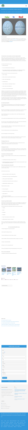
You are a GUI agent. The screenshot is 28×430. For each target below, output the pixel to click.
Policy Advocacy (6, 423)
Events (8, 420)
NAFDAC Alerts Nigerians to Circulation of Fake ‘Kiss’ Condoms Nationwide (10, 324)
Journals (18, 422)
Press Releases (11, 423)
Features (18, 420)
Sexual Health (5, 426)
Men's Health (21, 422)
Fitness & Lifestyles (22, 420)
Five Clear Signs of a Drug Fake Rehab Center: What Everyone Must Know (10, 321)
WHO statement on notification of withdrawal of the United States (21, 393)
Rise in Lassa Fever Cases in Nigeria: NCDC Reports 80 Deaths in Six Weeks (10, 325)
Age (2, 355)
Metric (3, 350)
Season (3, 369)
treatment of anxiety (15, 39)
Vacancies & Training (10, 426)
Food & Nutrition (3, 422)
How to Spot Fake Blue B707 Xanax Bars (6, 320)
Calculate (4, 377)
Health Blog (7, 422)
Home (15, 422)
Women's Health (19, 426)
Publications (13, 425)
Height (3, 361)
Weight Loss (15, 426)
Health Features (8, 279)
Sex (2, 358)
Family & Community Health (13, 420)
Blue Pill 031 (3, 278)
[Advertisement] (13, 2)
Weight (3, 365)
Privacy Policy (15, 423)
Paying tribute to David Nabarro (18, 396)
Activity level (3, 372)
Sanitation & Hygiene (17, 425)
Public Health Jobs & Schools (7, 425)
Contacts (5, 420)
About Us (2, 420)
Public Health (12, 279)
